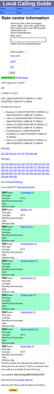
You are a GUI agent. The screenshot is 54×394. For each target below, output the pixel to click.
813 (7, 159)
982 (7, 177)
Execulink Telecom (24, 380)
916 (3, 177)
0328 (9, 98)
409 (35, 164)
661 (27, 170)
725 (15, 173)
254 (11, 154)
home (3, 8)
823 (43, 173)
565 (31, 167)
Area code (15, 56)
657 (23, 170)
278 (7, 164)
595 (39, 167)
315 (15, 164)
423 (43, 164)
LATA (12, 61)
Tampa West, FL (28, 312)
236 (7, 154)
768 (19, 173)
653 (11, 170)
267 (15, 154)
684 (43, 170)
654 (15, 170)
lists (2, 13)
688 (3, 173)
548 (27, 167)
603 (43, 167)
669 (35, 170)
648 (3, 170)
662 (31, 170)
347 (23, 154)
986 (11, 177)
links (19, 13)
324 (19, 164)
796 (27, 173)
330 (23, 164)
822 (39, 173)
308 (11, 164)
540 (23, 167)
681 (39, 170)
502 (15, 167)
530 (19, 167)
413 (39, 164)
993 (15, 177)
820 (35, 173)
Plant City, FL (27, 227)
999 (35, 154)
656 (7, 148)
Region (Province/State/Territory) (25, 44)
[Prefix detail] (22, 78)
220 (3, 154)
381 (31, 164)
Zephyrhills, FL (27, 346)
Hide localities (17, 52)
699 (11, 173)
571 (35, 167)
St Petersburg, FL (29, 244)
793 (23, 173)
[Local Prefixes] (15, 182)
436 (47, 164)
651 (7, 170)
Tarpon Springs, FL (29, 329)
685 (47, 170)
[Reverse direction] (26, 187)
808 (31, 173)
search (37, 8)
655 (19, 170)
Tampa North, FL (28, 278)
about (20, 8)
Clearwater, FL (27, 193)
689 (7, 173)
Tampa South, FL (28, 295)
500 (27, 154)
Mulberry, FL (26, 210)
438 (3, 167)
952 (9, 83)
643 (47, 167)
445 (7, 167)
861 (47, 173)
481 (11, 167)
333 (19, 154)
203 (3, 164)
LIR (12, 67)
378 (27, 164)
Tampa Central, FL (29, 261)
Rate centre (15, 36)
